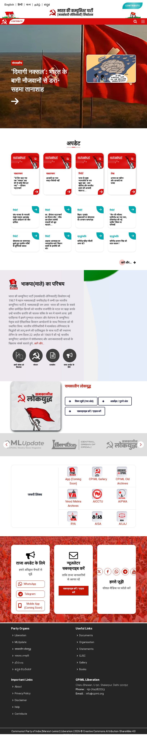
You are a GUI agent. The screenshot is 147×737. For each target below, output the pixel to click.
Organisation (86, 642)
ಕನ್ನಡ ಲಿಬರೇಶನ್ (23, 669)
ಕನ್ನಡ (47, 4)
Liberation (20, 635)
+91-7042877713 (95, 689)
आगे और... (39, 343)
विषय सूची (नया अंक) (84, 401)
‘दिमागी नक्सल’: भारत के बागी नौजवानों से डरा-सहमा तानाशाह (39, 80)
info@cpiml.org (94, 693)
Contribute (21, 714)
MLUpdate (21, 642)
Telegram (29, 594)
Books (82, 669)
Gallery (83, 662)
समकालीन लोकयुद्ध (23, 649)
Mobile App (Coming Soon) (33, 605)
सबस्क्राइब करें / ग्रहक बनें (73, 590)
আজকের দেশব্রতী (22, 655)
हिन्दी (20, 4)
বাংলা (28, 4)
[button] (140, 445)
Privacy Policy (22, 693)
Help (17, 707)
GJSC (82, 655)
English (9, 4)
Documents (86, 635)
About (18, 686)
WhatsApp (30, 584)
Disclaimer (21, 700)
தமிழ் (37, 4)
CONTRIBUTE (132, 5)
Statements (86, 649)
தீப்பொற (19, 662)
